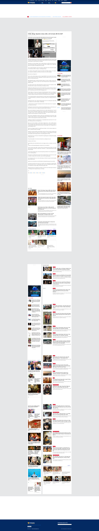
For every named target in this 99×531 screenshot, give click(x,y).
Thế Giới (54, 280)
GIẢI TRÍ (62, 0)
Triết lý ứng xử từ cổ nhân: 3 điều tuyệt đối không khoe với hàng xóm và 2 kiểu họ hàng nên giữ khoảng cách (47, 208)
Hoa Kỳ (54, 355)
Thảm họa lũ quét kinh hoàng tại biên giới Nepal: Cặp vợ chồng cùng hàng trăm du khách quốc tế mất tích (62, 314)
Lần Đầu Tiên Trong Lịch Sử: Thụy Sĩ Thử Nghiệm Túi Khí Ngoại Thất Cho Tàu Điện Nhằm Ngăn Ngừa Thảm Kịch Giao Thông (61, 365)
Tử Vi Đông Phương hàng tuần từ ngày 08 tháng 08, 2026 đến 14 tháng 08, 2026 (36, 305)
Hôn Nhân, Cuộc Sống (56, 412)
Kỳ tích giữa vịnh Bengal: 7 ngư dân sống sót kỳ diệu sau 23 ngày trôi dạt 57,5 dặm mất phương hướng (62, 306)
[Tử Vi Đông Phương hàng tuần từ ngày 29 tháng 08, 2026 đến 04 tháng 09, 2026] (64, 186)
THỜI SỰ (36, 0)
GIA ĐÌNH (59, 0)
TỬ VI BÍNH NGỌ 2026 (31, 0)
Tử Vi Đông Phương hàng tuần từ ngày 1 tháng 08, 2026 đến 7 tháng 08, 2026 (36, 320)
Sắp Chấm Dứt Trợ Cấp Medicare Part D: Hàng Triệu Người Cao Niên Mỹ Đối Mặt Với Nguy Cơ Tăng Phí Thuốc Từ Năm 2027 (36, 310)
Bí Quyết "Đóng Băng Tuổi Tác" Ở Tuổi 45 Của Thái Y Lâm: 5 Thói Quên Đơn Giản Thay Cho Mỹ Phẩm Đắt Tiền (62, 407)
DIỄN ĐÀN (46, 0)
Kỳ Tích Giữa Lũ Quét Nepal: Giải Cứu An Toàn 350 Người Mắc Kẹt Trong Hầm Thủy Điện (66, 76)
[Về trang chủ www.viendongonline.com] (31, 3)
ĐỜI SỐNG (42, 0)
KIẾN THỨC (55, 0)
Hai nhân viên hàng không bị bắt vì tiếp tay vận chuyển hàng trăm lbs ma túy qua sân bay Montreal (66, 108)
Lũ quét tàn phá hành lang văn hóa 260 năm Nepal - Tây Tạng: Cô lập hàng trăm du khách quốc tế (63, 207)
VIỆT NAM (39, 0)
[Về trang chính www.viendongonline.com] (28, 0)
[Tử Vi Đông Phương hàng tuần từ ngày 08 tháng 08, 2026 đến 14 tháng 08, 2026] (29, 305)
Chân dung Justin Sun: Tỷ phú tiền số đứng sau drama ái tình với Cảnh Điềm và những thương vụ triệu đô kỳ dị (61, 283)
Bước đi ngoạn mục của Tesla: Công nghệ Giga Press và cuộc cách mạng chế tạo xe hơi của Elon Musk (64, 153)
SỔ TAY (53, 0)
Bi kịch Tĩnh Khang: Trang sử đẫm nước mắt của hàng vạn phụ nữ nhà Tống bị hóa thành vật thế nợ (47, 191)
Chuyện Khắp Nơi (31, 32)
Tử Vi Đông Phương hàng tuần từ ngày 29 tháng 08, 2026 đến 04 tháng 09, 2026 (64, 193)
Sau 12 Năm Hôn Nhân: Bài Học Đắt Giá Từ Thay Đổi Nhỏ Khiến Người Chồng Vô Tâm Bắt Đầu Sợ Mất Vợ (62, 433)
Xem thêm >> (65, 0)
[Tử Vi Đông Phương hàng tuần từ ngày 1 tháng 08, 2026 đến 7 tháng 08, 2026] (29, 319)
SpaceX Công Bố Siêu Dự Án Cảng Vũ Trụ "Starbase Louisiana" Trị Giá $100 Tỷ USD (64, 179)
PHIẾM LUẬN (49, 0)
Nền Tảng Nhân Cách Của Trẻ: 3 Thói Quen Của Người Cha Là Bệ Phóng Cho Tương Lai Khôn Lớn (61, 457)
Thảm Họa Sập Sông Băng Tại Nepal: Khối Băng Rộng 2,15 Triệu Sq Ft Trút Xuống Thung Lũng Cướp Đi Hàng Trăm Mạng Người (61, 342)
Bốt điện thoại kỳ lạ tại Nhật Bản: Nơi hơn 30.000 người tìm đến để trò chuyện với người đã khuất (66, 90)
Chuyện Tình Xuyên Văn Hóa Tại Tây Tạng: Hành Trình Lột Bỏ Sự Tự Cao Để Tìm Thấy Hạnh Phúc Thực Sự (47, 198)
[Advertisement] (49, 10)
